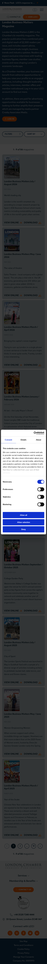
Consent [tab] (8, 440)
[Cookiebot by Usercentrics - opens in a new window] (33, 433)
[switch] (40, 489)
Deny (23, 529)
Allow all (23, 515)
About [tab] (38, 440)
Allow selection (23, 522)
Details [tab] (24, 440)
